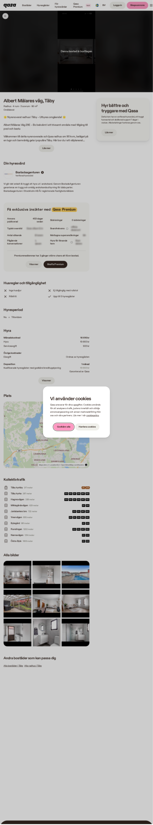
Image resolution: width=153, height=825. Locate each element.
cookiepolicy (92, 415)
